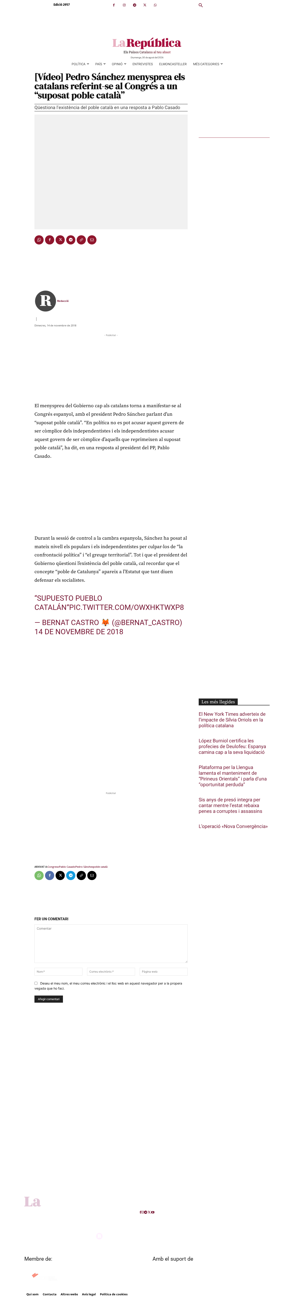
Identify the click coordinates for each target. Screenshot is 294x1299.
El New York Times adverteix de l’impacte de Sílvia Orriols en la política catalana (232, 720)
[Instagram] (124, 5)
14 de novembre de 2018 (78, 631)
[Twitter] (145, 5)
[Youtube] (152, 1212)
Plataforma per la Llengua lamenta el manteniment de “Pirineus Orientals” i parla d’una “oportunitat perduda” (233, 776)
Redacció (63, 301)
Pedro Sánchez (84, 866)
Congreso (53, 866)
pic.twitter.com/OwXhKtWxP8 (126, 607)
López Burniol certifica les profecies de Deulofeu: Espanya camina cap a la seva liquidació (232, 746)
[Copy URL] (81, 239)
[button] (200, 5)
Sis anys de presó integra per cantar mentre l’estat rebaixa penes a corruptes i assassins (230, 805)
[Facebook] (114, 5)
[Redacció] (45, 301)
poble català (100, 866)
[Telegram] (134, 5)
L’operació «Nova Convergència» (233, 826)
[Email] (91, 239)
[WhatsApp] (155, 5)
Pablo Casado (67, 866)
